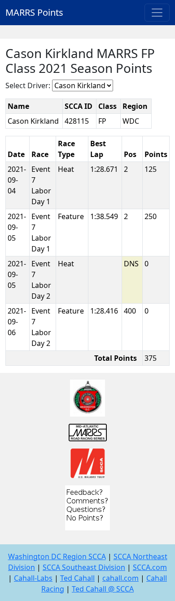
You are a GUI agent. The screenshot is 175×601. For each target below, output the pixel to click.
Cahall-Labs (33, 578)
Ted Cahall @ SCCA (103, 589)
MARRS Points (34, 12)
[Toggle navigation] (157, 13)
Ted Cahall (77, 578)
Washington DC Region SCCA (57, 556)
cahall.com (120, 578)
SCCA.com (150, 567)
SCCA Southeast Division (84, 567)
